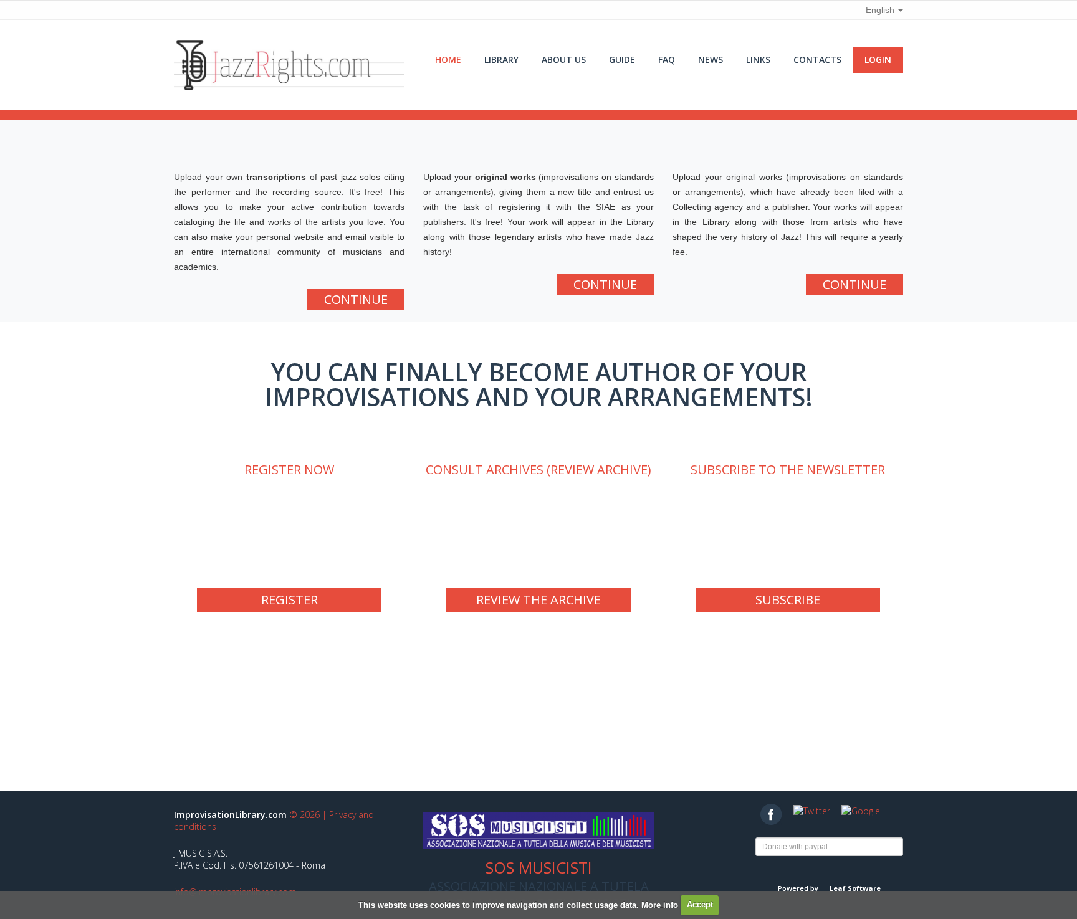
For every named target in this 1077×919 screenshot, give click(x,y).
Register (289, 599)
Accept (700, 904)
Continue (356, 299)
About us (564, 59)
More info (659, 904)
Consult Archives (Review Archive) (538, 469)
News (710, 59)
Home (448, 59)
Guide (622, 59)
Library (501, 59)
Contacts (817, 59)
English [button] (881, 10)
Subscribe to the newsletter (788, 469)
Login (877, 59)
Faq (666, 59)
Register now (289, 469)
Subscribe (787, 599)
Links (758, 59)
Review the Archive (538, 599)
